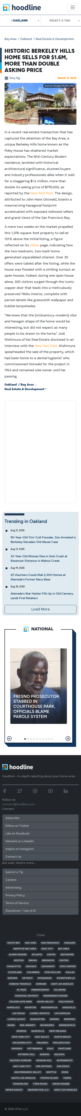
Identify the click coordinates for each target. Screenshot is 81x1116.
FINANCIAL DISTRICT (26, 996)
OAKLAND (69, 943)
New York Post (41, 193)
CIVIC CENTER (68, 966)
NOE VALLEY (42, 1037)
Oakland (26, 39)
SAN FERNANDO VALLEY (27, 1072)
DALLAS (70, 972)
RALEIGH (59, 1054)
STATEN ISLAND (49, 1078)
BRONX (33, 960)
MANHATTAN (37, 1019)
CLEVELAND (15, 972)
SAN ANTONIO (44, 1066)
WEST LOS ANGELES (65, 1090)
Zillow (34, 245)
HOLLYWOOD (66, 1002)
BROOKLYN (48, 960)
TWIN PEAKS (40, 1084)
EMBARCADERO (40, 990)
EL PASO (21, 990)
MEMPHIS (69, 1019)
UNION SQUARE (61, 1084)
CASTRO (63, 960)
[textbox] (61, 20)
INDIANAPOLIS (49, 1008)
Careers (10, 880)
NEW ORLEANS (57, 1031)
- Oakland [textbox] (19, 20)
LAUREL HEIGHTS (39, 1013)
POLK (50, 1049)
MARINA (54, 1019)
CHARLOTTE (14, 966)
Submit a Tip (14, 872)
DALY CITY (47, 949)
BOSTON (19, 960)
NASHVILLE (37, 1031)
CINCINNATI (48, 966)
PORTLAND (64, 1049)
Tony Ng (14, 78)
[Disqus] (40, 451)
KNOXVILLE (69, 1008)
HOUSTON (30, 1008)
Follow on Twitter (17, 825)
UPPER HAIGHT (14, 1090)
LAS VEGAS (18, 1013)
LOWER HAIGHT (16, 1019)
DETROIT (27, 978)
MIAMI (11, 1025)
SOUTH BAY (13, 943)
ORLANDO (42, 1043)
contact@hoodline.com (18, 804)
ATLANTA (37, 955)
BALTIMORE (67, 955)
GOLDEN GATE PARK (20, 1002)
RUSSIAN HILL (44, 1060)
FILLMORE (60, 990)
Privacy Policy (15, 895)
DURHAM (41, 984)
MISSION (21, 1031)
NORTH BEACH (62, 1037)
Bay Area (11, 39)
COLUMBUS (33, 972)
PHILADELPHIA (61, 1043)
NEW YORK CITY (21, 1037)
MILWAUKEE (47, 1025)
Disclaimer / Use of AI (20, 910)
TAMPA (67, 1078)
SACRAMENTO (65, 1060)
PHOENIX (17, 1049)
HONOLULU (13, 1008)
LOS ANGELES (62, 1013)
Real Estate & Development (55, 39)
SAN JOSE (30, 943)
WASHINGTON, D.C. (38, 1090)
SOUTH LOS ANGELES (23, 1078)
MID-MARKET (27, 1025)
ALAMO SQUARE (18, 955)
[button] (9, 738)
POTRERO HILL (26, 1054)
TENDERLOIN (20, 1084)
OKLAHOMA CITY (22, 1043)
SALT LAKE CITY (22, 1066)
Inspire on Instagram (19, 849)
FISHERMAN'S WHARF (55, 996)
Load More (40, 609)
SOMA (65, 1072)
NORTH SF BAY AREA (24, 949)
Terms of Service (17, 903)
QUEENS (44, 1054)
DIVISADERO (45, 978)
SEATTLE (51, 1072)
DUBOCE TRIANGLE (20, 984)
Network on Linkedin (19, 841)
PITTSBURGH (35, 1049)
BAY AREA (63, 949)
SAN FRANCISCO (50, 943)
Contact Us (13, 856)
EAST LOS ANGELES (62, 984)
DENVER (12, 978)
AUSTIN (51, 955)
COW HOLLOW (52, 972)
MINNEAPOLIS (67, 1025)
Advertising (13, 887)
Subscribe (12, 818)
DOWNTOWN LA (66, 978)
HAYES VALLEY (45, 1002)
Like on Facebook (17, 833)
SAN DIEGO (63, 1066)
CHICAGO (31, 966)
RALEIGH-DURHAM (20, 1060)
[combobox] (20, 20)
